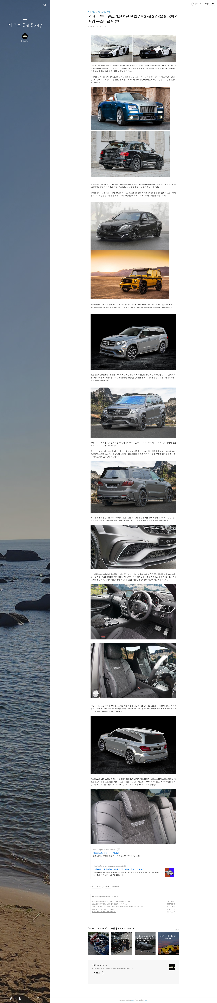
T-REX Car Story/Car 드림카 (100, 12)
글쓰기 (11, 998)
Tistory (146, 1000)
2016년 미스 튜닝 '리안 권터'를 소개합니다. (104, 912)
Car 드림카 (105, 897)
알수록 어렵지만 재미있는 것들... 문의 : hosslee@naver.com (112, 968)
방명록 (20, 998)
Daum (133, 1000)
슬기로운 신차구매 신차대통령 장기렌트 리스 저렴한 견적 (119, 869)
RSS (29, 998)
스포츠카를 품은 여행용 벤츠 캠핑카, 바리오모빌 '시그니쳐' (108, 904)
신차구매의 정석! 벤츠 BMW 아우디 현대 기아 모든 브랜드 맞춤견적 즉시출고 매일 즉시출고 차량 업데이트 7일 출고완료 (126, 873)
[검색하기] (45, 5)
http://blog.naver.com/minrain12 (104, 850)
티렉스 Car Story (25, 25)
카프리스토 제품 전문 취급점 (106, 853)
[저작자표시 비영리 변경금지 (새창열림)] (116, 887)
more (177, 929)
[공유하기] (97, 886)
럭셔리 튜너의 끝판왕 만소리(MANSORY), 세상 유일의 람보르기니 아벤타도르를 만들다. (116, 906)
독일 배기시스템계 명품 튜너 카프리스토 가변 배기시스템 (116, 856)
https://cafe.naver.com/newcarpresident (108, 866)
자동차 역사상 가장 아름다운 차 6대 (102, 909)
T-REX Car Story (96, 897)
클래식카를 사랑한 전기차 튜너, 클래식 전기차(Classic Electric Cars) (111, 901)
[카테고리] (5, 4)
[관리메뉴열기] (213, 4)
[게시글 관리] (100, 886)
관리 (38, 998)
